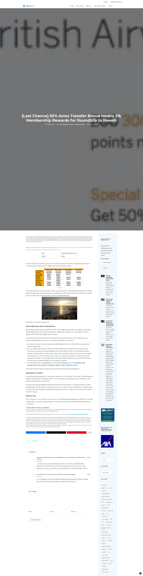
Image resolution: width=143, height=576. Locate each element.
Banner (103, 505)
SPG (109, 552)
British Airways (105, 507)
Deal (112, 519)
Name (31, 511)
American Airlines (105, 493)
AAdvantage (104, 485)
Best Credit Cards (100, 6)
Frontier (104, 537)
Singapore (110, 549)
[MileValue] (27, 6)
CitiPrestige (104, 516)
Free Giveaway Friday (106, 535)
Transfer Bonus (80, 124)
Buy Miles (104, 510)
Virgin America (105, 569)
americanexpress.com (52, 239)
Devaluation (109, 522)
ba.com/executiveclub (73, 417)
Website (73, 511)
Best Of (108, 505)
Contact (106, 1)
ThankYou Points (105, 557)
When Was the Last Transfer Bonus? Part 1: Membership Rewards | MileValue (56, 474)
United (110, 563)
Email (52, 511)
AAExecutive (104, 488)
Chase (103, 513)
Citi (107, 513)
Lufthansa (109, 540)
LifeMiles (104, 540)
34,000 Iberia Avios (71, 365)
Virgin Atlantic (105, 572)
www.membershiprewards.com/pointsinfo (79, 414)
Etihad (103, 525)
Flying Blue (109, 525)
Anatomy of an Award (107, 499)
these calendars (62, 363)
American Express (105, 496)
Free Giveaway (105, 532)
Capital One (110, 510)
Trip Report (104, 563)
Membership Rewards (68, 124)
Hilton (109, 537)
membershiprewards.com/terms (62, 409)
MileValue (104, 549)
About (111, 6)
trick (112, 560)
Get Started (79, 6)
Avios (59, 124)
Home (72, 6)
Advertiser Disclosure (116, 1)
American (104, 490)
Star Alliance (105, 555)
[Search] (121, 6)
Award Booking (109, 502)
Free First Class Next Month (106, 528)
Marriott (104, 543)
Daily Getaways (105, 519)
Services (88, 6)
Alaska (110, 488)
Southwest (104, 552)
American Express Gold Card (109, 346)
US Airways (104, 566)
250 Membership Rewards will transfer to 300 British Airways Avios (40, 247)
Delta (103, 522)
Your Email (105, 259)
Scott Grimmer (93, 124)
